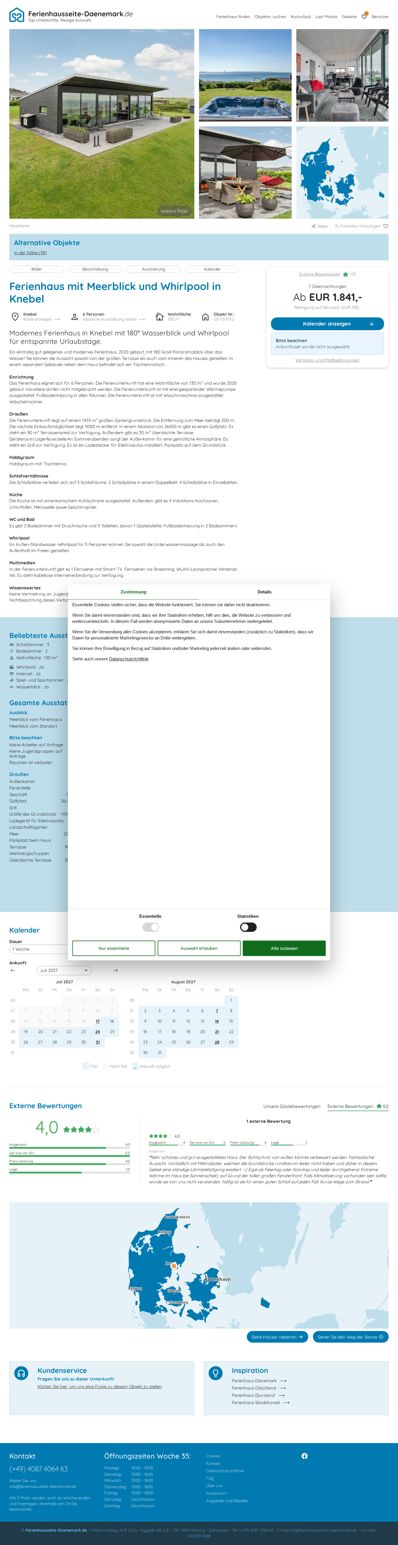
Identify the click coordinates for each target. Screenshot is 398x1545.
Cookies (213, 1456)
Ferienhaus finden (233, 16)
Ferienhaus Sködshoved (256, 1402)
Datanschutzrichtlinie (129, 658)
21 (217, 1031)
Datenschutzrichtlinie (225, 1470)
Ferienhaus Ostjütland (254, 1388)
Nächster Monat (115, 970)
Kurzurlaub (301, 16)
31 (98, 1042)
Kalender (212, 269)
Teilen (322, 226)
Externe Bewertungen (319, 274)
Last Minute (326, 16)
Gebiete (349, 16)
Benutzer (380, 16)
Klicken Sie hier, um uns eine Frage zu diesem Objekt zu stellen (100, 1386)
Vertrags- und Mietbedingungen (327, 360)
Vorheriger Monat (12, 970)
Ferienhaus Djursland (253, 1395)
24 (97, 1031)
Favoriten (366, 13)
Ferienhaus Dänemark (254, 1380)
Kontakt (213, 1463)
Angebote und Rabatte (227, 1500)
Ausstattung (153, 269)
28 (217, 1042)
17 (98, 1021)
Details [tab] (265, 591)
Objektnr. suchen (270, 16)
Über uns (214, 1485)
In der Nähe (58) (30, 252)
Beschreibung (95, 269)
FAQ (210, 1478)
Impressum (216, 1493)
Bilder (36, 269)
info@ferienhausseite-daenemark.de (42, 1486)
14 (217, 1021)
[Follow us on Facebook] (304, 1456)
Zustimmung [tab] (133, 591)
